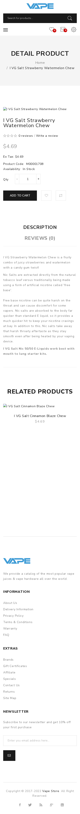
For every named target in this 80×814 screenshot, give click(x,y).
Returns (9, 692)
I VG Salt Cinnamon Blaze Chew (40, 416)
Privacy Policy (13, 616)
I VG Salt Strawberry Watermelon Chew (42, 68)
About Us (10, 603)
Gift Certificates (15, 666)
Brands (8, 660)
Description (40, 227)
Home (40, 63)
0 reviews (26, 136)
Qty (6, 179)
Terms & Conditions (18, 622)
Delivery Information (18, 609)
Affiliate (9, 672)
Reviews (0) (40, 238)
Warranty (10, 628)
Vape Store (50, 791)
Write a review (47, 136)
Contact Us (11, 685)
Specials (9, 679)
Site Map (9, 698)
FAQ (6, 635)
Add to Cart (20, 195)
